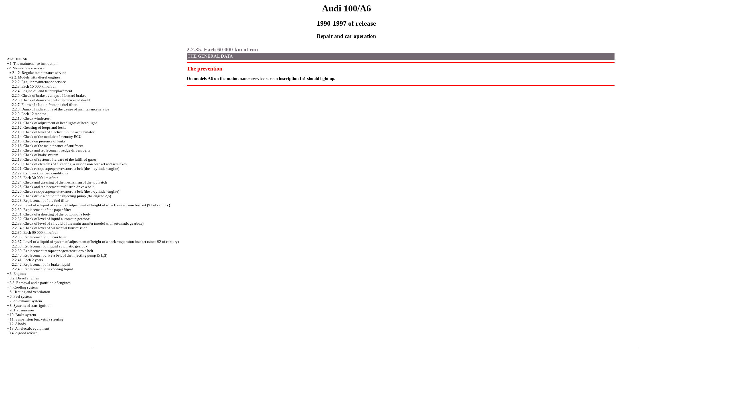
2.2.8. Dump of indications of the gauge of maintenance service (60, 109)
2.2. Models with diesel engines (35, 77)
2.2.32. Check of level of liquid (51, 219)
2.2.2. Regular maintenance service (39, 82)
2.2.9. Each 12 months (29, 114)
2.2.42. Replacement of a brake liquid (41, 264)
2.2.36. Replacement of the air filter (39, 237)
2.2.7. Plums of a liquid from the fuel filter (44, 104)
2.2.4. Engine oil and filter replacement (42, 91)
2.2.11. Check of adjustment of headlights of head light (54, 123)
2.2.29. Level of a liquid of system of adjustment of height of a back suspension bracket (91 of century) (91, 205)
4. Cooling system (24, 287)
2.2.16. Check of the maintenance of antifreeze (48, 146)
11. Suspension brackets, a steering (36, 319)
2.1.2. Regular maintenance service (39, 72)
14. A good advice (23, 333)
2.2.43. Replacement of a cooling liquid (42, 269)
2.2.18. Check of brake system (35, 155)
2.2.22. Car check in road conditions (40, 173)
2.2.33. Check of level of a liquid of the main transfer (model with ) (77, 223)
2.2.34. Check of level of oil (50, 228)
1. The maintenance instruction (34, 63)
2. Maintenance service (26, 68)
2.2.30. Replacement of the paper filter (41, 209)
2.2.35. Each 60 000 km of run (35, 232)
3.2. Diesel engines (24, 278)
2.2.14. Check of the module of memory (46, 136)
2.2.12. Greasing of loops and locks (39, 127)
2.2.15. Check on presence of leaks (38, 141)
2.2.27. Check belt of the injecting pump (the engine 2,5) (61, 196)
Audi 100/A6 (17, 59)
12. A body (18, 324)
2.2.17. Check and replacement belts (51, 150)
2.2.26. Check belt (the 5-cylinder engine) (65, 191)
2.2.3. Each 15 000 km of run (34, 86)
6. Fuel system (21, 296)
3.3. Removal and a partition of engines (40, 283)
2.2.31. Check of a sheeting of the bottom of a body (51, 214)
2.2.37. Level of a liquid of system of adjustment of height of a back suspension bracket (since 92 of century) (95, 241)
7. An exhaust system (26, 301)
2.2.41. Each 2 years (27, 260)
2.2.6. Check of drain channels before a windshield (51, 100)
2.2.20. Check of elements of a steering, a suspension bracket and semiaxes (69, 164)
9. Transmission (22, 310)
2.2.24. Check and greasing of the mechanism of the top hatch (59, 182)
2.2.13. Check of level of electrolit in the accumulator (53, 132)
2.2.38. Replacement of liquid (50, 246)
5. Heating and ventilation (30, 292)
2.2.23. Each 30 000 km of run (35, 178)
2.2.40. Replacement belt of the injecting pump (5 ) (59, 255)
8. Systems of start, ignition (31, 305)
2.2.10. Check (32, 118)
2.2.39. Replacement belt (52, 251)
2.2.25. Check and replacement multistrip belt (53, 187)
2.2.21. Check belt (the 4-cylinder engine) (65, 168)
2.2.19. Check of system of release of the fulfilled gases (54, 159)
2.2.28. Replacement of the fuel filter (40, 200)
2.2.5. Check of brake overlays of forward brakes (49, 95)
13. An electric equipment (29, 328)
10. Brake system (23, 315)
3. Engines (18, 273)
